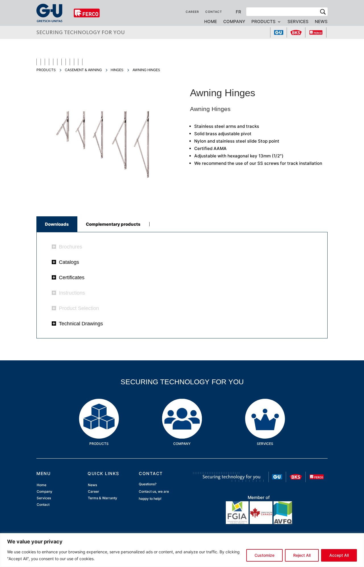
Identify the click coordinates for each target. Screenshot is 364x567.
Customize (264, 555)
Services (298, 22)
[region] (182, 550)
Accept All (339, 555)
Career (192, 12)
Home (210, 22)
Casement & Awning (83, 70)
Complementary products (113, 224)
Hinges (117, 70)
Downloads (57, 224)
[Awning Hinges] (105, 200)
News (321, 22)
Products (263, 22)
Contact (213, 12)
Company (234, 22)
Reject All (302, 555)
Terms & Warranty (102, 498)
